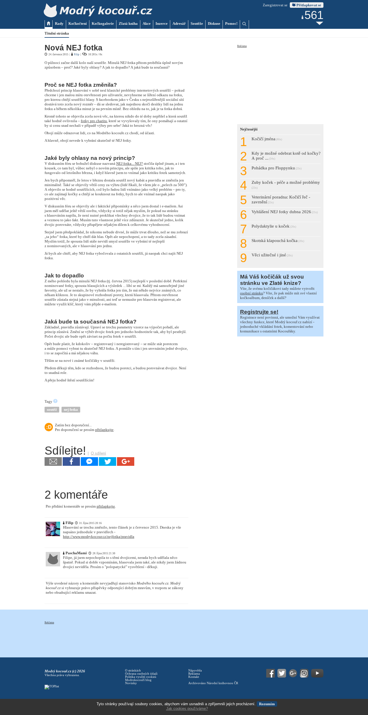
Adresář (179, 23)
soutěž (52, 409)
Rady (59, 23)
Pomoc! (231, 23)
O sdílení (98, 453)
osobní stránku (251, 293)
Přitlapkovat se (308, 5)
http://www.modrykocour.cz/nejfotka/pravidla (98, 536)
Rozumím (267, 704)
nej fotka (71, 409)
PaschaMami (76, 553)
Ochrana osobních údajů (141, 673)
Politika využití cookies (140, 676)
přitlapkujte (104, 430)
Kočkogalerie (103, 23)
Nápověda (195, 670)
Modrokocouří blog (138, 680)
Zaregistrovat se (275, 5)
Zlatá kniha (128, 23)
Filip (76, 54)
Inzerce (162, 23)
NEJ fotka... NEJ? (129, 163)
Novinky (131, 683)
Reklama (242, 46)
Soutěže (197, 23)
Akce (147, 23)
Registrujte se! (259, 312)
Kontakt (193, 676)
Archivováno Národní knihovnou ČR (213, 683)
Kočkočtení (77, 23)
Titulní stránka (57, 33)
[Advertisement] (280, 84)
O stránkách (133, 670)
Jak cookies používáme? (187, 708)
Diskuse (214, 23)
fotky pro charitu (94, 121)
